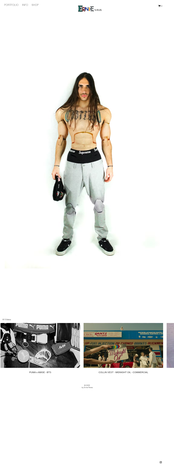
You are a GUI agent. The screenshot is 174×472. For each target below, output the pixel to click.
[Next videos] (170, 345)
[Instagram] (160, 462)
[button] (160, 6)
